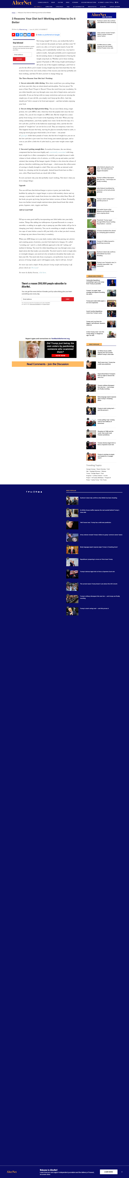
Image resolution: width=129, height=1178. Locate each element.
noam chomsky (101, 469)
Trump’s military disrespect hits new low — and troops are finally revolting (106, 387)
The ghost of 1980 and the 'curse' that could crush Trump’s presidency (105, 433)
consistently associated (57, 152)
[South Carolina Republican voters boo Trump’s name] (111, 313)
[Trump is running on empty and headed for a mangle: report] (91, 457)
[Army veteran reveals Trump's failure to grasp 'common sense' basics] (91, 36)
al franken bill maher (98, 477)
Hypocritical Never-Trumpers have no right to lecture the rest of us (106, 375)
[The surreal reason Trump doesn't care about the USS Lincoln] (72, 587)
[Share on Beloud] (32, 34)
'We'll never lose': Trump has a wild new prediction (106, 363)
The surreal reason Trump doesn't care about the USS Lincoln (98, 584)
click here (42, 272)
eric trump (103, 480)
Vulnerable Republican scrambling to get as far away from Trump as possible (95, 282)
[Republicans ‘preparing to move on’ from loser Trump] (72, 562)
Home (13, 12)
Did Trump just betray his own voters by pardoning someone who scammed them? (60, 347)
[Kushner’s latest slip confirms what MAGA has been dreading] (91, 24)
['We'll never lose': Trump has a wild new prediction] (91, 365)
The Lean (34, 267)
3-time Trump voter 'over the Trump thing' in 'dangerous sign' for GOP (95, 333)
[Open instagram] (34, 492)
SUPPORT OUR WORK (115, 6)
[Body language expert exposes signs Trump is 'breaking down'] (91, 399)
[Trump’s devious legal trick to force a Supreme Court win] (91, 445)
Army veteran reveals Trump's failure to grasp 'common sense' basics (106, 34)
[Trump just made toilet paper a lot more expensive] (111, 303)
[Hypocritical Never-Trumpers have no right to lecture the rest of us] (91, 376)
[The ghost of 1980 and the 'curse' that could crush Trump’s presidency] (91, 434)
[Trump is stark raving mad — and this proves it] (91, 411)
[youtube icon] (38, 492)
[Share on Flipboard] (13, 34)
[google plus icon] (31, 492)
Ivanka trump (95, 480)
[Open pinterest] (36, 492)
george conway (90, 469)
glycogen (24, 135)
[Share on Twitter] (21, 34)
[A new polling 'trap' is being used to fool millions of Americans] (91, 422)
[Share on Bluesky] (29, 34)
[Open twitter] (111, 2)
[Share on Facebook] (17, 34)
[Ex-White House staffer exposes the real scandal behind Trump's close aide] (91, 48)
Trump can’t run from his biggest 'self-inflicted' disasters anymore (95, 323)
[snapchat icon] (41, 492)
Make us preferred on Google (49, 35)
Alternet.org (23, 29)
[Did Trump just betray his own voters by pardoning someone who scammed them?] (32, 349)
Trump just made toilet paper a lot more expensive (95, 301)
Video (67, 2)
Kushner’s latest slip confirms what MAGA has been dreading (98, 498)
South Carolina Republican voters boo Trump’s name (94, 312)
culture (60, 2)
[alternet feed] (113, 3)
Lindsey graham (97, 475)
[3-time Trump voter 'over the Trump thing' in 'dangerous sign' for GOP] (111, 334)
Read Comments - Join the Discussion (48, 364)
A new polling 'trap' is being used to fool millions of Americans (106, 421)
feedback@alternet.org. (60, 338)
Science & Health (43, 2)
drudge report (95, 473)
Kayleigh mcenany (95, 471)
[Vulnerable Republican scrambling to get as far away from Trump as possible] (111, 282)
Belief (53, 2)
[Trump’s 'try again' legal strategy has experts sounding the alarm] (111, 293)
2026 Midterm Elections (88, 2)
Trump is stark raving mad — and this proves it (106, 409)
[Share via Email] (25, 34)
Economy (75, 2)
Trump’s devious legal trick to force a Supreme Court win (107, 443)
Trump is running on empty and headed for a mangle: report (106, 456)
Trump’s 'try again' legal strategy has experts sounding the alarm (95, 292)
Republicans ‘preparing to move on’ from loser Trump (96, 559)
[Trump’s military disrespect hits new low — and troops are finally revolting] (91, 388)
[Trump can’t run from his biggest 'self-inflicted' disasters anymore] (111, 324)
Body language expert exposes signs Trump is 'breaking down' (107, 398)
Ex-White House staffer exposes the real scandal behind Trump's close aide (105, 46)
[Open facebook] (110, 2)
